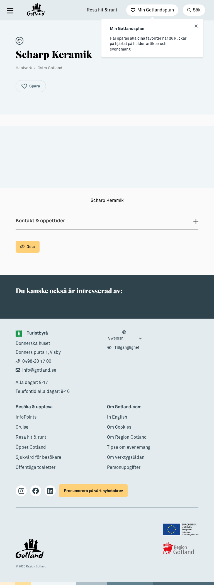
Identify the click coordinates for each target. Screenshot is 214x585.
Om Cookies (119, 427)
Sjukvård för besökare (38, 457)
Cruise (22, 427)
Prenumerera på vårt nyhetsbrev (93, 491)
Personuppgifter (123, 467)
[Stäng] (196, 26)
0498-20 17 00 (36, 361)
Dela (30, 247)
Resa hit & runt (102, 10)
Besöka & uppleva (34, 407)
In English (117, 417)
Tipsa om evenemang (128, 447)
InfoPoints (26, 417)
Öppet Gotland (31, 447)
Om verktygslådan (125, 457)
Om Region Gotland (127, 437)
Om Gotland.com (124, 407)
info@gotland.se (39, 370)
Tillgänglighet (126, 348)
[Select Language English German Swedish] (125, 336)
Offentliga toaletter (35, 467)
